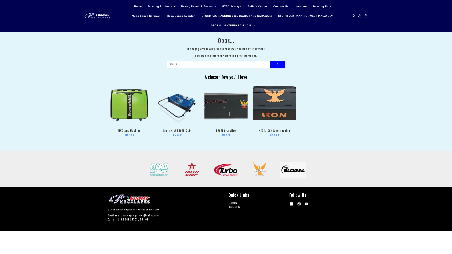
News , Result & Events (197, 6)
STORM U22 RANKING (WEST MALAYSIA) (305, 15)
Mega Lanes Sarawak (146, 15)
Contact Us (281, 6)
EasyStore (154, 209)
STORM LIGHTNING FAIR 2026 (231, 25)
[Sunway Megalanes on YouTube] (306, 205)
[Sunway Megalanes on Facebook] (291, 205)
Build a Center (257, 6)
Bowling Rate (322, 6)
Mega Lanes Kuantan (181, 15)
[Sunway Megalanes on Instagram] (299, 205)
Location (301, 6)
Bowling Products (160, 6)
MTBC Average (231, 6)
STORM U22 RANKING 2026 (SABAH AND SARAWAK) (237, 15)
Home (138, 6)
